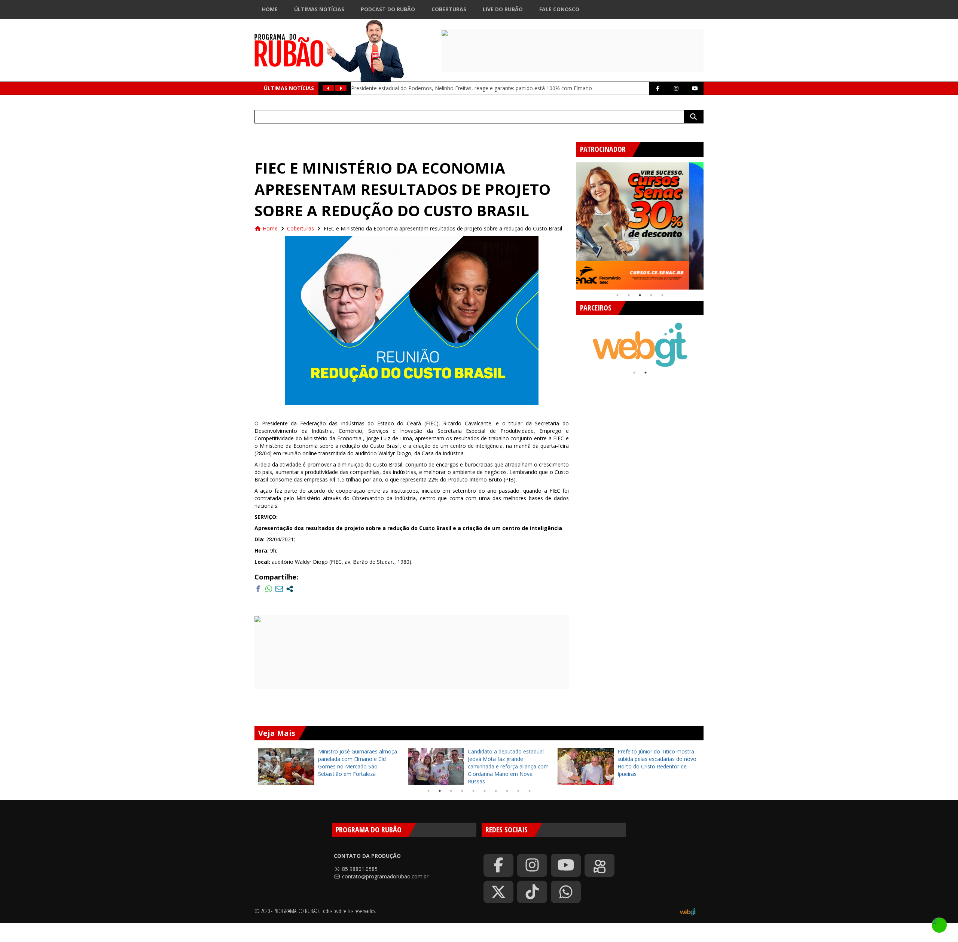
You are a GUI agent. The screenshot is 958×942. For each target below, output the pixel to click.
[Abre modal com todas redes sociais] (289, 589)
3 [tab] (640, 295)
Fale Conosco (559, 9)
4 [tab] (651, 295)
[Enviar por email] (279, 589)
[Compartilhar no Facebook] (258, 589)
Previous (570, 223)
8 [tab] (507, 791)
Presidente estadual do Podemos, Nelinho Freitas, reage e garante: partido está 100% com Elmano (471, 88)
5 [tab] (662, 295)
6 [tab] (484, 791)
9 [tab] (518, 791)
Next (709, 223)
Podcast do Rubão (388, 9)
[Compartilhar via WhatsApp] (268, 589)
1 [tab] (617, 295)
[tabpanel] (640, 226)
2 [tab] (628, 295)
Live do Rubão (503, 9)
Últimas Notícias (319, 9)
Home (270, 9)
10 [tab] (529, 791)
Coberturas (448, 9)
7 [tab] (496, 791)
